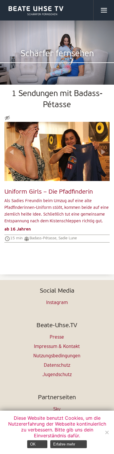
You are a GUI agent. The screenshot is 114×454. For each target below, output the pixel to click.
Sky (57, 409)
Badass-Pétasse (43, 238)
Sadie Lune (67, 238)
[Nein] (107, 432)
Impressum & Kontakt (57, 346)
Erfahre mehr (64, 444)
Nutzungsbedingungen (56, 356)
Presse (57, 337)
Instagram (57, 303)
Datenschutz (57, 365)
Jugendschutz (57, 375)
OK (33, 444)
